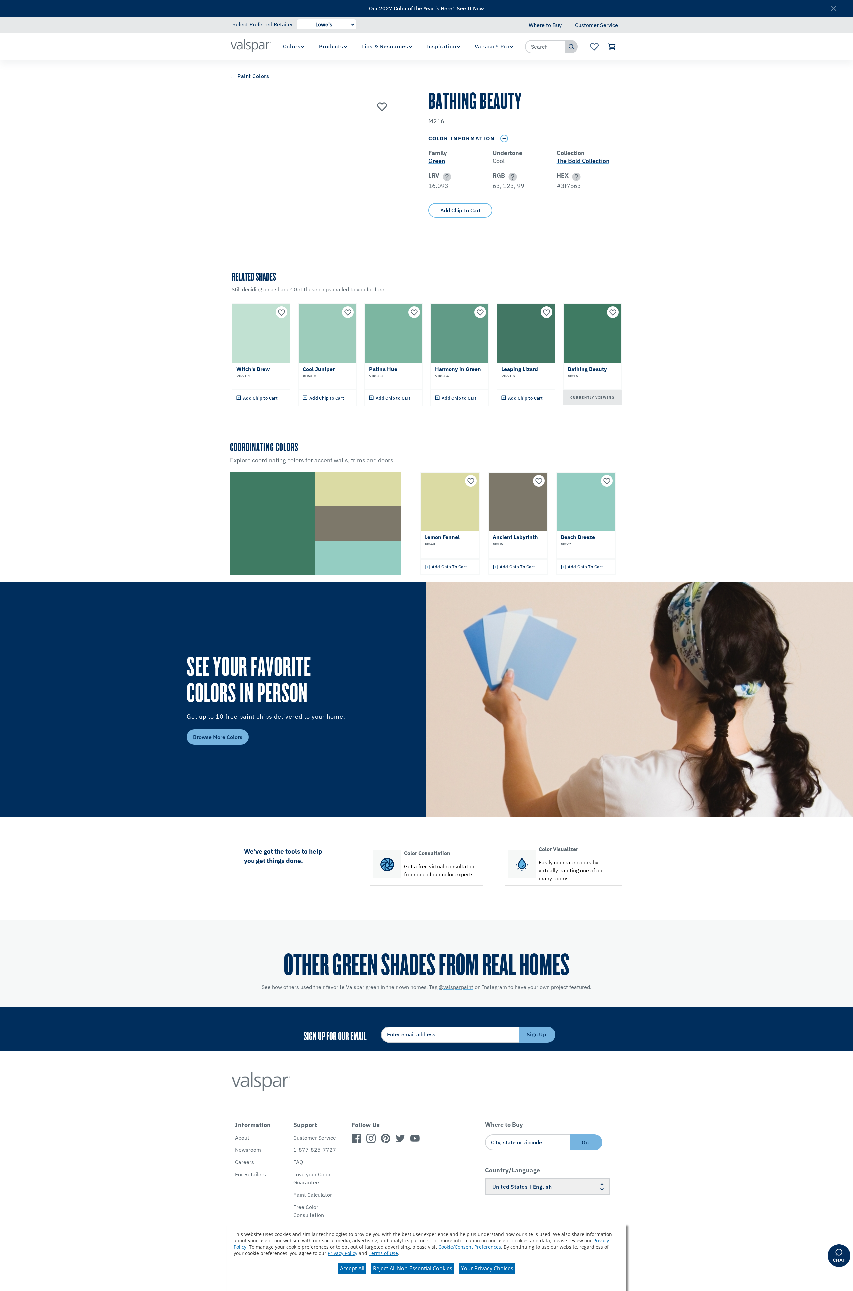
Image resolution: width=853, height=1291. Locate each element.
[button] (445, 177)
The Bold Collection (583, 161)
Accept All (352, 1268)
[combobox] (545, 46)
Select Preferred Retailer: (263, 24)
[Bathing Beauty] (382, 106)
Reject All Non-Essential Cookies (412, 1268)
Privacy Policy (342, 1253)
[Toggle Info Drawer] (504, 138)
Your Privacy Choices (487, 1268)
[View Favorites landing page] (594, 47)
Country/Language (512, 1170)
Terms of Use (383, 1253)
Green (436, 161)
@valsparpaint (456, 987)
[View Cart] (612, 47)
